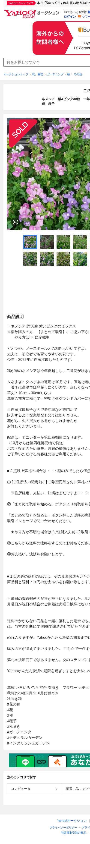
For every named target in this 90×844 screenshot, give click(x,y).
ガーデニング (55, 74)
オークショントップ (15, 74)
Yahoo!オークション (72, 820)
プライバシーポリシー (63, 827)
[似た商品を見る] (15, 222)
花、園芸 (37, 74)
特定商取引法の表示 (73, 832)
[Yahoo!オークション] (32, 11)
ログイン (70, 16)
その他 (78, 74)
